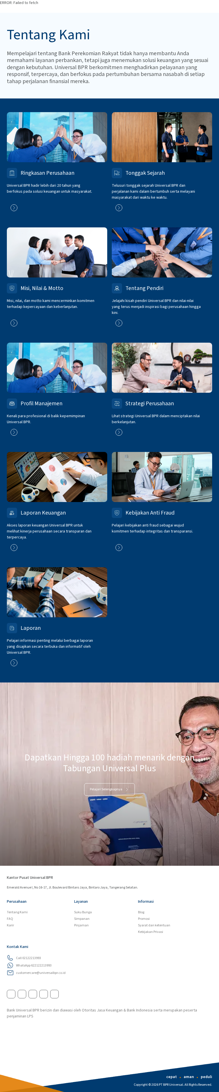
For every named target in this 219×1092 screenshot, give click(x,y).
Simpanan (82, 918)
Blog (141, 912)
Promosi (144, 918)
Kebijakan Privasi (150, 931)
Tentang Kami (17, 912)
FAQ (10, 918)
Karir (10, 925)
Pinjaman (81, 925)
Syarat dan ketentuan (154, 925)
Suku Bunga (83, 912)
